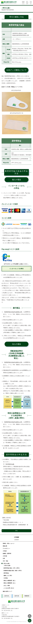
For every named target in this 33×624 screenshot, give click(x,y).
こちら (19, 62)
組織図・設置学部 (7, 553)
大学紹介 (5, 551)
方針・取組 (5, 561)
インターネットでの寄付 (16, 268)
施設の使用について (7, 591)
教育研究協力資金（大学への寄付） (12, 568)
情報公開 (5, 546)
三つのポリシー (6, 548)
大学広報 (5, 556)
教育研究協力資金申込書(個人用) (13, 312)
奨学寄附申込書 (10, 464)
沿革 (4, 558)
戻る (16, 530)
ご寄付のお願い (6, 563)
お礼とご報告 (7, 585)
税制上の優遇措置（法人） (10, 583)
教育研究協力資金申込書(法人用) (13, 362)
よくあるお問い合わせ (9, 588)
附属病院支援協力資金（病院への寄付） (13, 570)
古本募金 (6, 578)
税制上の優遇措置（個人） (10, 580)
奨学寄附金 (6, 573)
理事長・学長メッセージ (8, 543)
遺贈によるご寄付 (8, 575)
